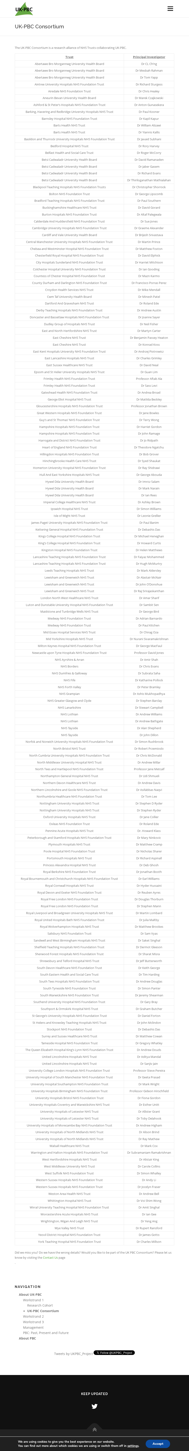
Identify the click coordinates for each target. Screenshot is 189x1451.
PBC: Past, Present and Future (46, 1333)
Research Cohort (40, 1305)
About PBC (27, 1338)
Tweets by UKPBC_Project (73, 1354)
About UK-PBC (30, 1294)
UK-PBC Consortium (43, 1311)
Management (33, 1327)
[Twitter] (94, 1406)
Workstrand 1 (33, 1300)
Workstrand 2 (33, 1316)
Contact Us (50, 1257)
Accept (158, 1444)
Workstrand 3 (33, 1322)
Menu (170, 8)
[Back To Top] (94, 1429)
